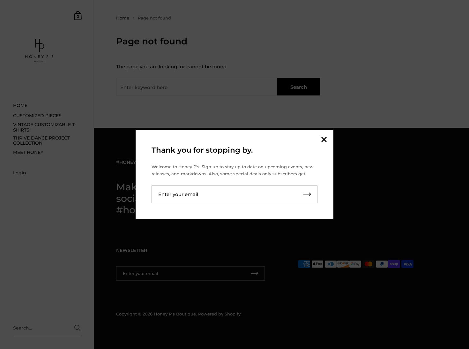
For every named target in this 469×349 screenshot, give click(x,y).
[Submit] (307, 194)
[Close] (323, 140)
